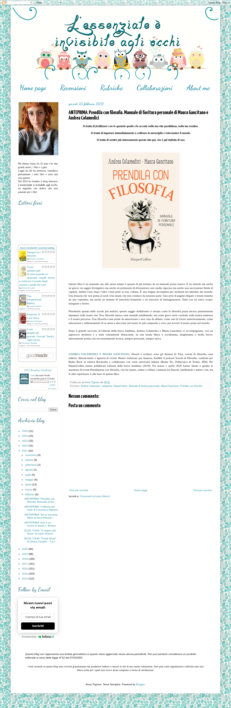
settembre (31, 464)
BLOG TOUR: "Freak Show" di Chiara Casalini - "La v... (40, 540)
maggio (29, 479)
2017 (25, 563)
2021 (25, 450)
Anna (32, 375)
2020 (25, 548)
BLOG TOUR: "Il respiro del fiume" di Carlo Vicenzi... (40, 532)
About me (198, 88)
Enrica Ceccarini (28, 288)
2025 (25, 431)
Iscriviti (38, 626)
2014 (25, 578)
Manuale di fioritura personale (144, 386)
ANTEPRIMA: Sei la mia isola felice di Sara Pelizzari (41, 516)
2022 (25, 445)
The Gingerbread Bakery (34, 300)
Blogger (140, 684)
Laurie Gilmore (35, 306)
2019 (25, 554)
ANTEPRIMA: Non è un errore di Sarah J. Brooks (40, 524)
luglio (28, 474)
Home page (32, 88)
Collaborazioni (155, 88)
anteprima (107, 386)
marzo (29, 489)
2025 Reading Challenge (38, 370)
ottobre (29, 459)
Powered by (29, 636)
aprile (28, 484)
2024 (25, 435)
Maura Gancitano (170, 386)
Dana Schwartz (35, 321)
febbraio (30, 494)
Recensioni (73, 88)
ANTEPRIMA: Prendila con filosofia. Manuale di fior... (40, 500)
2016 (25, 568)
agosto (29, 469)
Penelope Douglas (29, 343)
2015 (25, 573)
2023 (25, 440)
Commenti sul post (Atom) (95, 496)
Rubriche (111, 88)
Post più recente (78, 490)
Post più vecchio (202, 490)
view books (52, 388)
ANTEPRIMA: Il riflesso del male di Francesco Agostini (41, 508)
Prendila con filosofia (191, 386)
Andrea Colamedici (90, 386)
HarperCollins (120, 386)
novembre (31, 455)
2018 (25, 558)
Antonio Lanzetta (36, 259)
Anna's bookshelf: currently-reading (37, 248)
